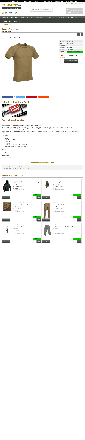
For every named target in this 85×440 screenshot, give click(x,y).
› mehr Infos (6, 198)
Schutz (51, 17)
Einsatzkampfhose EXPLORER (18, 203)
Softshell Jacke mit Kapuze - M (19, 181)
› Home (67, 3)
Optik (22, 17)
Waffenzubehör (6, 21)
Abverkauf (4, 17)
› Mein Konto (73, 3)
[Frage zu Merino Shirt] (82, 34)
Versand (62, 57)
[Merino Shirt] (21, 62)
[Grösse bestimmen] (42, 174)
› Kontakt (80, 3)
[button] (7, 97)
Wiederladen (17, 21)
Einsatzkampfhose (56, 225)
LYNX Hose (55, 203)
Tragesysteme (61, 17)
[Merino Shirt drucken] (78, 34)
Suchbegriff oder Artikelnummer (40, 10)
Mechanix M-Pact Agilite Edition (59, 181)
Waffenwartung (72, 17)
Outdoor (29, 17)
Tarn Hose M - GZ (16, 225)
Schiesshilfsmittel (40, 17)
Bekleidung (14, 17)
